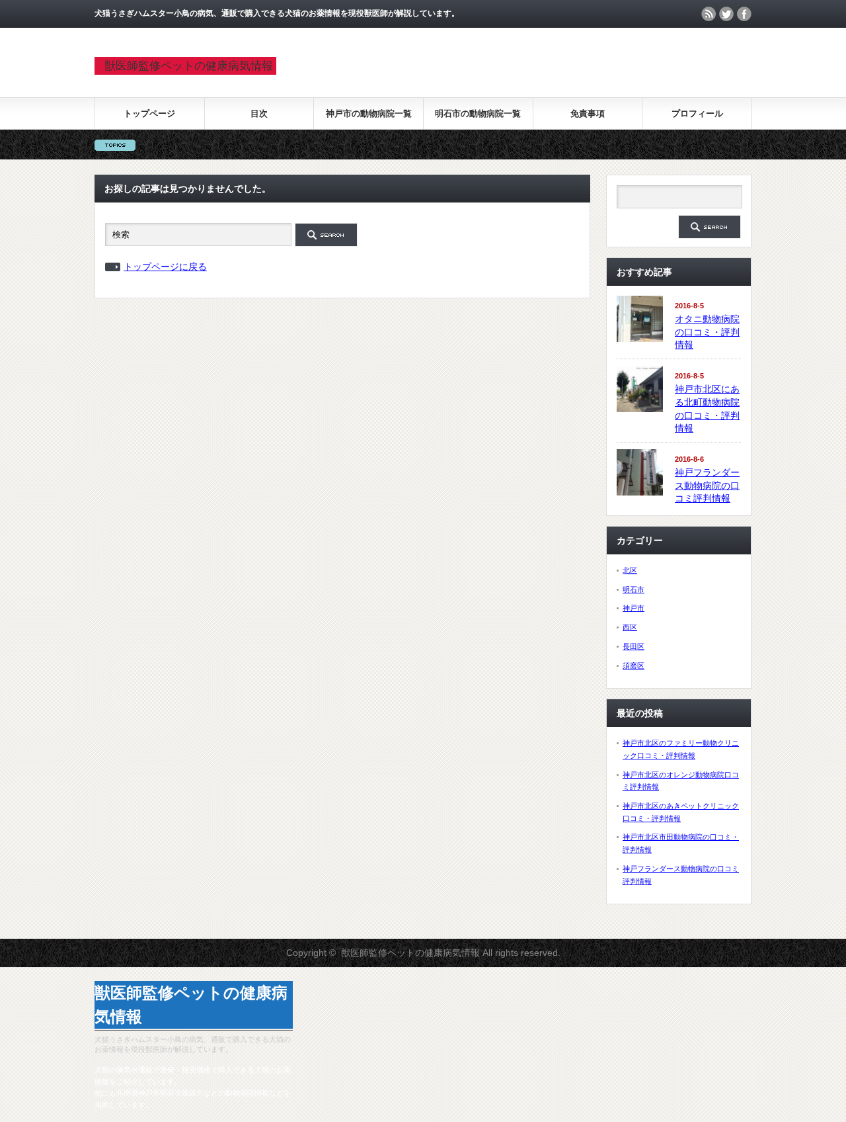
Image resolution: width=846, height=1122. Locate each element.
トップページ (149, 113)
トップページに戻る (165, 266)
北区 (630, 570)
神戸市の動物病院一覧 (369, 113)
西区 (630, 627)
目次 (259, 113)
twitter (726, 14)
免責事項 (587, 113)
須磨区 (633, 665)
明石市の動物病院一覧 (478, 113)
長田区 (633, 646)
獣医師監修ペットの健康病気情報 (188, 66)
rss (708, 14)
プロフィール (697, 113)
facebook (744, 14)
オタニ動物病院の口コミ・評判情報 (707, 332)
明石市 (633, 589)
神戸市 (633, 608)
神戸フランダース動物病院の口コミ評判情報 (707, 485)
